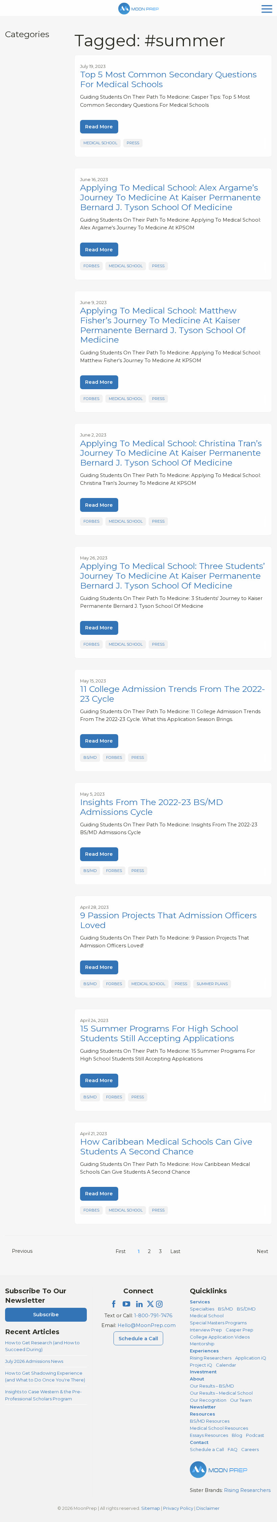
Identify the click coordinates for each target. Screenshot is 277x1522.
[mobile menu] (266, 8)
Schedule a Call (138, 1339)
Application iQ (250, 1358)
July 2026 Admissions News (34, 1361)
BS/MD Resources (209, 1421)
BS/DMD (246, 1309)
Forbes (91, 266)
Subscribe (46, 1315)
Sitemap (150, 1508)
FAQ (232, 1449)
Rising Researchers (210, 1358)
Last (175, 1251)
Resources (202, 1414)
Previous (22, 1251)
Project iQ (201, 1365)
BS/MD (90, 757)
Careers (250, 1449)
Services (200, 1301)
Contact (199, 1442)
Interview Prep (206, 1329)
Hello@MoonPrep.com (147, 1325)
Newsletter (203, 1406)
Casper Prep (239, 1329)
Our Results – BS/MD (212, 1386)
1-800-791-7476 (153, 1316)
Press (133, 143)
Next (262, 1251)
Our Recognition (208, 1400)
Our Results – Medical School (221, 1393)
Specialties (202, 1309)
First (121, 1251)
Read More (99, 127)
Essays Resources (209, 1435)
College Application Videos (220, 1337)
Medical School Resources (219, 1428)
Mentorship (202, 1343)
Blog (237, 1435)
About (197, 1378)
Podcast (255, 1435)
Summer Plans (212, 983)
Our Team (241, 1400)
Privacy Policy (178, 1508)
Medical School (100, 143)
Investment (203, 1371)
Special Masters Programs (218, 1322)
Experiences (204, 1350)
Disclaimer (208, 1508)
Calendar (226, 1365)
